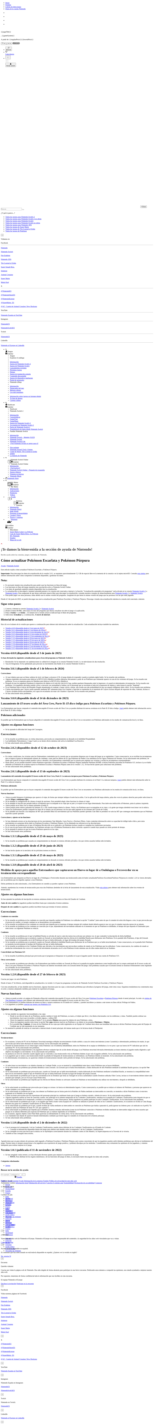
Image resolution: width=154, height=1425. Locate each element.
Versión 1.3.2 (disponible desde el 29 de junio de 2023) (25, 638)
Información (14, 362)
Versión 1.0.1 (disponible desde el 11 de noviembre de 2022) (26, 648)
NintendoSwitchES (8, 328)
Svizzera (8, 1245)
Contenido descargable (18, 376)
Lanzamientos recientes (18, 368)
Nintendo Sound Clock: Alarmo (21, 450)
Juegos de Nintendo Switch (19, 366)
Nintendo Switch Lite (17, 441)
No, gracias (5, 1256)
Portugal (8, 1217)
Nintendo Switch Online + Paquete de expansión (27, 470)
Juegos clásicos (15, 472)
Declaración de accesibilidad (84, 1183)
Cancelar (4, 1242)
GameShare (14, 421)
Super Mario (5, 278)
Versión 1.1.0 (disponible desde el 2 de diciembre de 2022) (26, 646)
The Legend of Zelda (8, 263)
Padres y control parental (9, 1181)
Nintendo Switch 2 (139, 591)
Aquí (121, 708)
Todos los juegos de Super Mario (17, 227)
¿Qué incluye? (15, 468)
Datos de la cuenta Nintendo (15, 9)
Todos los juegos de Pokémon (16, 231)
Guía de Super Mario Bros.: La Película (24, 534)
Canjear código (15, 400)
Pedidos (8, 5)
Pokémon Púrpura (111, 998)
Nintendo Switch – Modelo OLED (22, 437)
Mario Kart (5, 282)
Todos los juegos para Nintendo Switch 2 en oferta (23, 219)
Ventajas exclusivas (17, 474)
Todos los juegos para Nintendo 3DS (18, 225)
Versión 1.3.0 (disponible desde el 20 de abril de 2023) (24, 642)
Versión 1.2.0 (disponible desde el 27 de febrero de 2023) (25, 644)
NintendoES (5, 324)
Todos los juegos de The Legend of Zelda (20, 229)
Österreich (9, 1235)
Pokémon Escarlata (96, 998)
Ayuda (3, 566)
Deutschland (9, 1189)
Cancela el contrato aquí (54, 1183)
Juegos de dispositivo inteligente (21, 378)
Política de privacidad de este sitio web (63, 1181)
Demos (12, 372)
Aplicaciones (14, 491)
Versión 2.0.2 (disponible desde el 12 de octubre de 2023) (25, 634)
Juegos (7, 1166)
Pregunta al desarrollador (19, 513)
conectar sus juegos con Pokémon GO (37, 1004)
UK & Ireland (10, 1225)
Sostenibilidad (69, 1183)
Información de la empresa (33, 1181)
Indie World (14, 511)
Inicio (7, 3)
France (7, 1193)
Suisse (7, 1221)
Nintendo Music (15, 476)
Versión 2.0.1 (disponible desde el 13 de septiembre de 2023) (27, 636)
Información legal (22, 1183)
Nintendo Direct (15, 509)
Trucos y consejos (16, 517)
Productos (13, 493)
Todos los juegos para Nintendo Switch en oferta (22, 223)
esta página (141, 573)
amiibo (12, 454)
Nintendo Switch (7, 252)
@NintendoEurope (7, 299)
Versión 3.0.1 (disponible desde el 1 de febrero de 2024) (25, 630)
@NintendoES (6, 291)
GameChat (14, 419)
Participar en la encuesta (25, 1284)
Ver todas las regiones (13, 1217)
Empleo (12, 538)
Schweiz (8, 1241)
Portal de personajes (17, 380)
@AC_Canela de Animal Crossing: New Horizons (19, 306)
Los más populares (16, 392)
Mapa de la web (15, 540)
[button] (79, 351)
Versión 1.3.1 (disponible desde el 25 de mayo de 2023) (25, 640)
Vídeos (12, 495)
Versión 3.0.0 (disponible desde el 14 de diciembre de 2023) (26, 632)
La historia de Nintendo (18, 456)
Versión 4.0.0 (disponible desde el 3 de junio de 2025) (24, 628)
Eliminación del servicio (37, 1183)
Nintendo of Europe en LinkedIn (12, 345)
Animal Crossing (7, 275)
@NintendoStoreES (8, 295)
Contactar (98, 1183)
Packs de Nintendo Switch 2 (20, 427)
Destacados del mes (17, 388)
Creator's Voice (15, 515)
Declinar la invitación (8, 1284)
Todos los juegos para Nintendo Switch (19, 221)
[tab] (77, 1177)
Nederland (9, 1233)
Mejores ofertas (15, 390)
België (7, 1185)
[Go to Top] (77, 544)
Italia (7, 1197)
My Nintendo (15, 536)
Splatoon (4, 271)
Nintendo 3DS (6, 259)
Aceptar (10, 1242)
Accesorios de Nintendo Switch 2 (22, 425)
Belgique (8, 1201)
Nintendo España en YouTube (11, 315)
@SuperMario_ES (7, 303)
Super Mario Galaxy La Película (21, 532)
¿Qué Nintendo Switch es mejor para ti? (24, 443)
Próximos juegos (16, 370)
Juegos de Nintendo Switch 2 (20, 364)
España (8, 1191)
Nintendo (4, 248)
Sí (10, 1256)
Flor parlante (14, 447)
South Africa (9, 1215)
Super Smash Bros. (8, 267)
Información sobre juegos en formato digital (25, 396)
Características (15, 417)
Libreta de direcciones (13, 7)
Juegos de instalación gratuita (20, 374)
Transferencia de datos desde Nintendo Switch (26, 429)
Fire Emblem (5, 255)
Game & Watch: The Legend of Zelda (23, 452)
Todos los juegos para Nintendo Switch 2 (20, 217)
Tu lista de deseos (16, 398)
